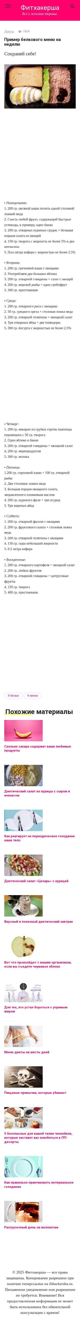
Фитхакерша (40, 8)
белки (14, 696)
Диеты (9, 31)
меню (34, 696)
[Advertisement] (40, 155)
